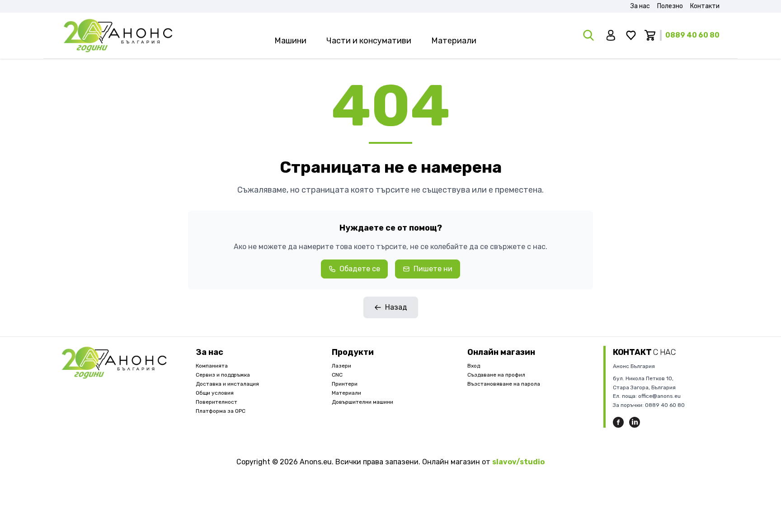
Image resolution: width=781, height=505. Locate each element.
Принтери (345, 384)
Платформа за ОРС (220, 411)
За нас (640, 6)
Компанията (212, 366)
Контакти (705, 6)
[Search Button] (589, 35)
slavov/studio (518, 462)
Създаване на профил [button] (496, 375)
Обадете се (359, 268)
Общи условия (215, 393)
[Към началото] (117, 35)
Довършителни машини (362, 402)
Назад (396, 307)
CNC (337, 375)
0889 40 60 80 (692, 35)
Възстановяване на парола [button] (503, 384)
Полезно (670, 6)
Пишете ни (433, 268)
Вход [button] (473, 366)
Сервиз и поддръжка (223, 375)
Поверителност (216, 402)
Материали (346, 393)
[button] (612, 35)
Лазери (341, 366)
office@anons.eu (659, 396)
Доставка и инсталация (227, 384)
